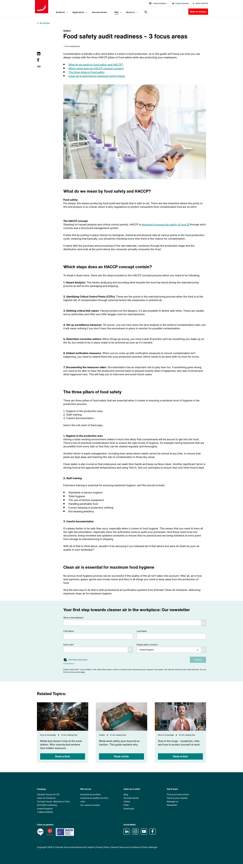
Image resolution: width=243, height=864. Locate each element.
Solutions (60, 12)
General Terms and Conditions (125, 847)
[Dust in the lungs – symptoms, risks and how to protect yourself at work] (180, 716)
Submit (198, 659)
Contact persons (182, 3)
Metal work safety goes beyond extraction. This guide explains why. (119, 742)
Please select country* (147, 644)
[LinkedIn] (39, 54)
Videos (127, 801)
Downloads (129, 808)
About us (130, 12)
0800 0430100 (201, 3)
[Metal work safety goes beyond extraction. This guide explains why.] (121, 716)
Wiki (116, 12)
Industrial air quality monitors (94, 797)
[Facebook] (39, 60)
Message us (172, 801)
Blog (126, 794)
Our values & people (90, 805)
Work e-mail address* (73, 617)
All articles (44, 23)
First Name (68, 631)
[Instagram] (136, 833)
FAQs (126, 805)
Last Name (142, 631)
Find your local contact (178, 794)
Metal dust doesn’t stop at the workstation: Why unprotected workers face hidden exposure (61, 744)
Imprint (91, 847)
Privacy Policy (102, 847)
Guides (67, 30)
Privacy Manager (150, 847)
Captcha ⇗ (69, 664)
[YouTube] (145, 833)
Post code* (68, 644)
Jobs (82, 801)
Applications (78, 12)
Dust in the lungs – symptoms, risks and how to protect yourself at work (179, 742)
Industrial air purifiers (90, 794)
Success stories (99, 12)
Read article (62, 756)
